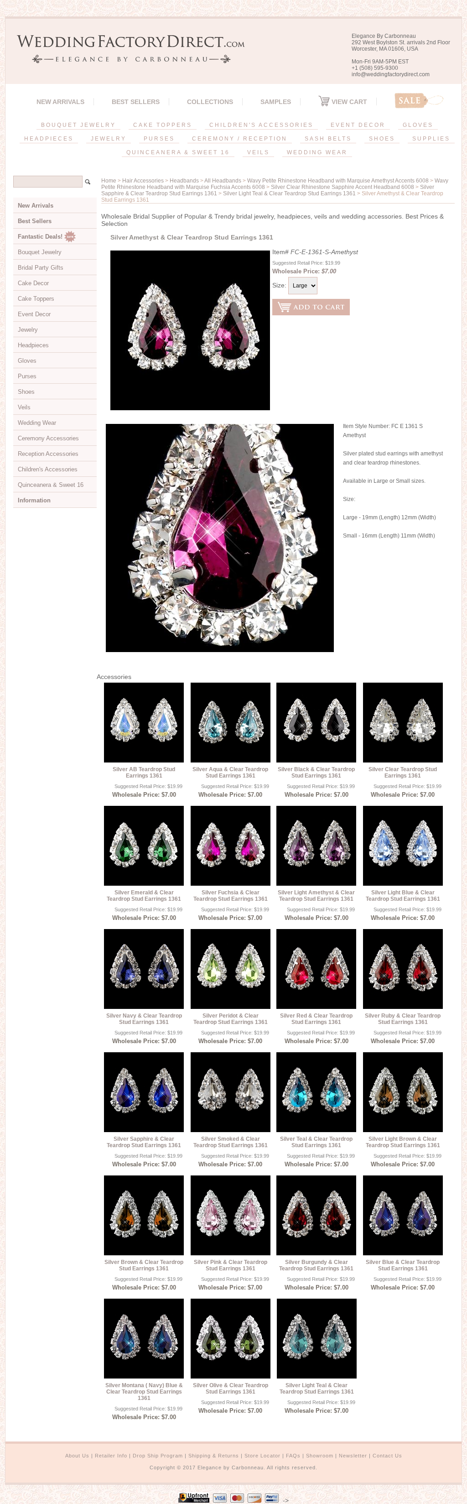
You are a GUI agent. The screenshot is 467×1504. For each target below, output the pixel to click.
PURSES (159, 139)
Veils (24, 407)
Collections (210, 101)
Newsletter (353, 1455)
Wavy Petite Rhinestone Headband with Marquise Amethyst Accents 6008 (338, 181)
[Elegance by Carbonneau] (126, 56)
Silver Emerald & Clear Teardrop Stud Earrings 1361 (144, 895)
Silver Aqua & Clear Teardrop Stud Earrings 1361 (230, 772)
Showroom (319, 1455)
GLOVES (418, 125)
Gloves (27, 360)
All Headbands (222, 181)
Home (108, 181)
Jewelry (28, 329)
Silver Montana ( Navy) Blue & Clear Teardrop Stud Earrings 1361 (144, 1391)
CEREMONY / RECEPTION (239, 139)
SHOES (382, 139)
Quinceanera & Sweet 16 (50, 484)
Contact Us (387, 1455)
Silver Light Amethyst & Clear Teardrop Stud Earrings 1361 (316, 895)
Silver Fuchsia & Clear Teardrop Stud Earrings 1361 (230, 895)
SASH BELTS (328, 139)
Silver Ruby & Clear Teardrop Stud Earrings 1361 (403, 1019)
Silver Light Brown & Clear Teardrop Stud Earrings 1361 (403, 1142)
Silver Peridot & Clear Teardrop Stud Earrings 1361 (230, 1019)
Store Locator (262, 1455)
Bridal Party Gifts (40, 267)
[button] (466, 1502)
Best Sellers (136, 101)
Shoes (26, 391)
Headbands (184, 181)
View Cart (348, 101)
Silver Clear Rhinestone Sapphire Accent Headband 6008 (342, 187)
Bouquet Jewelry (40, 252)
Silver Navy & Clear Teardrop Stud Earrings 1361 (144, 1019)
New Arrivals (60, 101)
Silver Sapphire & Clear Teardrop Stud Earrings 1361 (144, 1142)
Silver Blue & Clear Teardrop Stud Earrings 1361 (403, 1265)
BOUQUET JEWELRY (78, 125)
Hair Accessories (143, 181)
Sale (419, 101)
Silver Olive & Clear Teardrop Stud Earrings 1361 (230, 1388)
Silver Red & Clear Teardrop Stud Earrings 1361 (316, 1019)
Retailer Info (111, 1455)
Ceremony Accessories (48, 438)
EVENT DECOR (358, 125)
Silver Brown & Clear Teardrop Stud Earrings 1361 (143, 1265)
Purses (27, 376)
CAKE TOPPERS (162, 125)
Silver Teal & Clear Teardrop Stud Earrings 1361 (316, 1142)
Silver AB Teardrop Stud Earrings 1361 (144, 772)
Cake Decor (33, 283)
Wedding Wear (37, 422)
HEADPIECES (48, 139)
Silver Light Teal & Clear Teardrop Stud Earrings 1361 (289, 193)
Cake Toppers (36, 298)
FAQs (293, 1455)
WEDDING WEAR (317, 152)
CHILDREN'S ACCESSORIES (261, 125)
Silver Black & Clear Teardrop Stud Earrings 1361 (316, 772)
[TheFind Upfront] (193, 1500)
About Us (77, 1455)
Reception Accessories (48, 453)
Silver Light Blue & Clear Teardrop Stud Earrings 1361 (403, 895)
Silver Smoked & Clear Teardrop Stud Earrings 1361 (230, 1142)
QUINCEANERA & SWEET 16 (178, 152)
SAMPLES (275, 101)
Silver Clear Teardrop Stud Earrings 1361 (402, 772)
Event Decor (34, 314)
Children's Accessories (48, 469)
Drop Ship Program (158, 1455)
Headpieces (33, 345)
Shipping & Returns (213, 1455)
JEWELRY (108, 139)
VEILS (258, 152)
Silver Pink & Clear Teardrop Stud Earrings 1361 (230, 1265)
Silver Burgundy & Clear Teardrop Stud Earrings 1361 (316, 1265)
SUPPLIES (431, 139)
